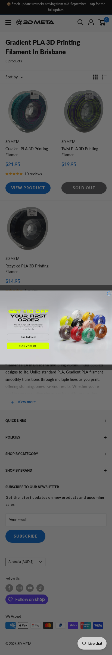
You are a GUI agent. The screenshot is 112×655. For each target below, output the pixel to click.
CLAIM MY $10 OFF (27, 346)
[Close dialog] (109, 293)
